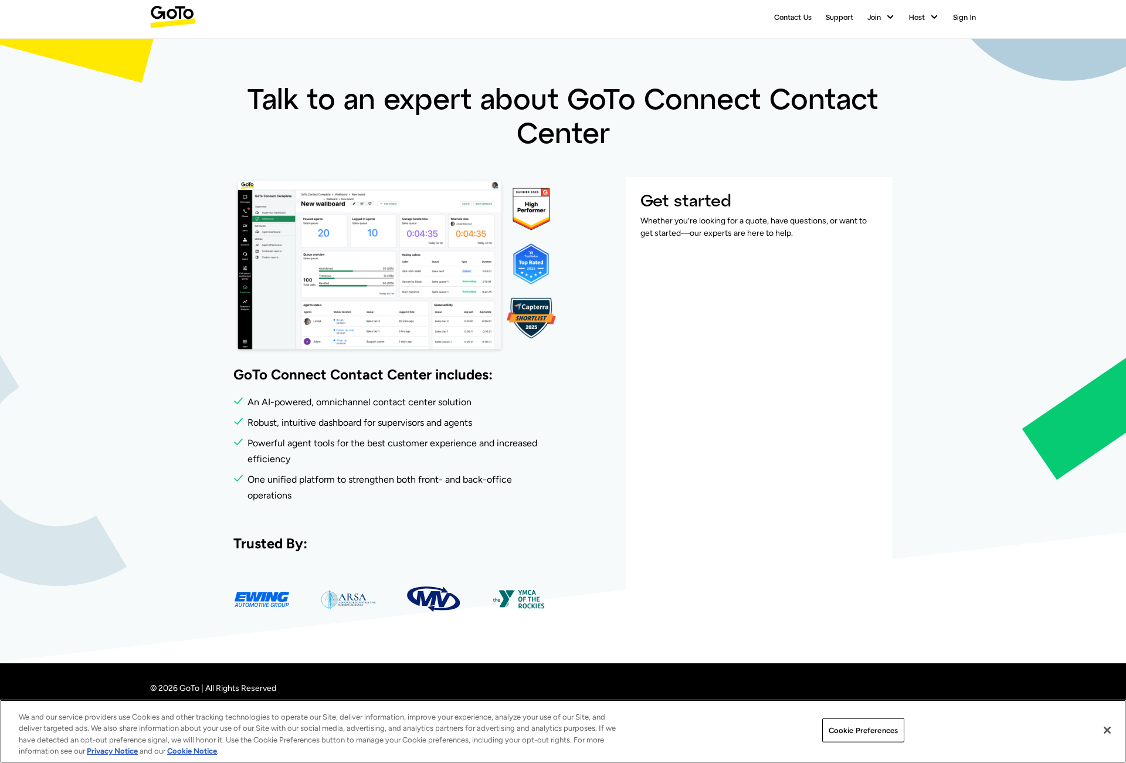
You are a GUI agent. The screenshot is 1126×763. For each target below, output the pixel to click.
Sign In (964, 17)
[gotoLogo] (173, 17)
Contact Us (793, 17)
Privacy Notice (112, 751)
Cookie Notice (192, 751)
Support (839, 17)
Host (917, 17)
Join (874, 17)
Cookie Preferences (863, 730)
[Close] (1107, 730)
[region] (563, 731)
